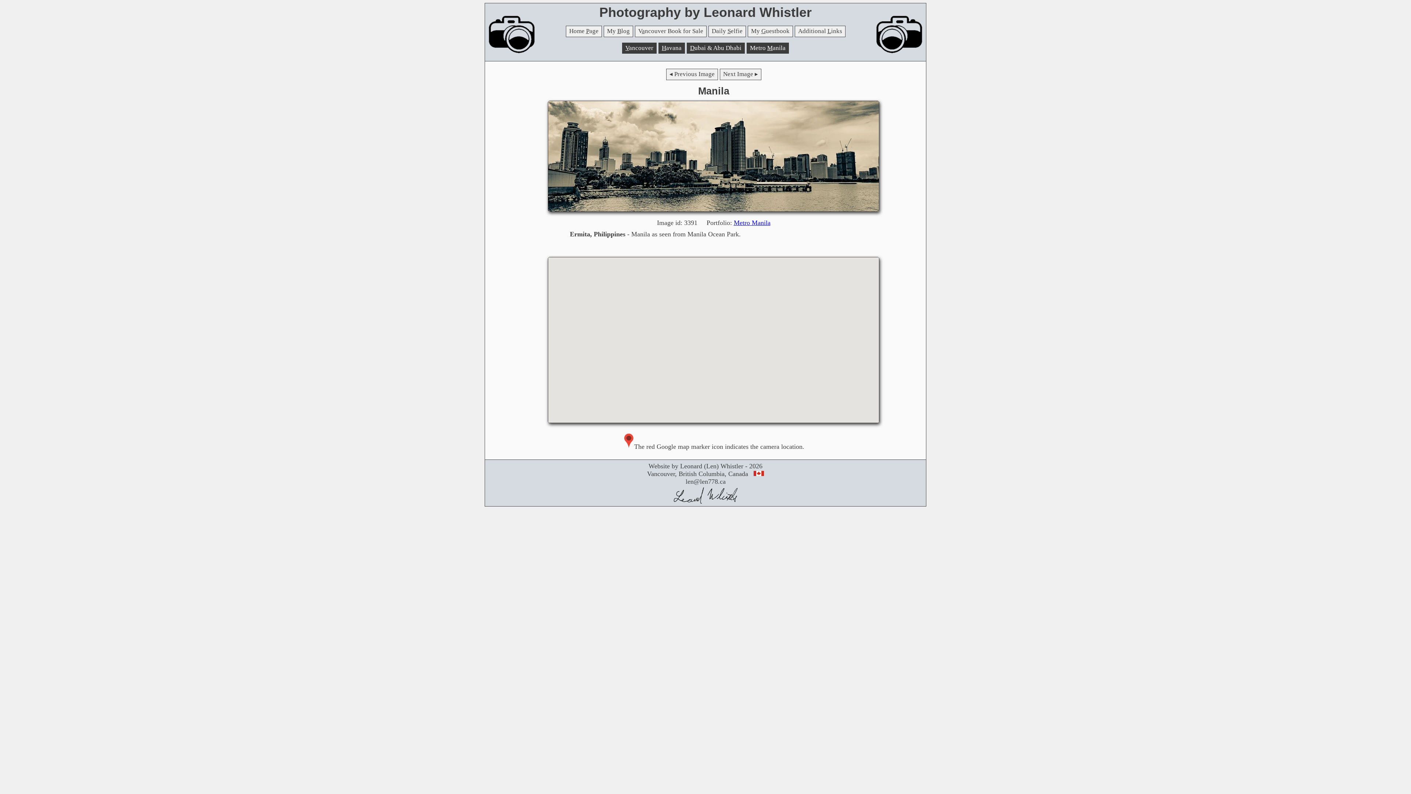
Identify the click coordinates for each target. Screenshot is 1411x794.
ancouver (639, 47)
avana (672, 47)
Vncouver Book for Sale (670, 31)
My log (618, 31)
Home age (584, 31)
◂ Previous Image (692, 74)
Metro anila (768, 47)
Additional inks (820, 31)
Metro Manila (752, 222)
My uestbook (770, 31)
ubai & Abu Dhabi (716, 47)
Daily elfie (727, 31)
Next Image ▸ (740, 74)
